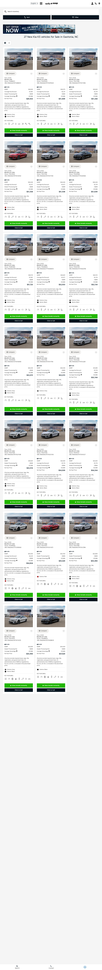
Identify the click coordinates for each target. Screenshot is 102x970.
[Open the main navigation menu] (41, 3)
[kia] (49, 3)
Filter (76, 17)
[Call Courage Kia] (96, 3)
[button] (18, 135)
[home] (55, 3)
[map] (99, 3)
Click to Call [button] (19, 135)
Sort (28, 17)
